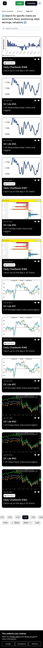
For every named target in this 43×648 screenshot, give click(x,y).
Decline (35, 644)
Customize (21, 644)
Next (26, 523)
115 (33, 517)
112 (9, 517)
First (5, 523)
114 (25, 517)
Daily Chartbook (7, 11)
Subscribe (31, 3)
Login (19, 3)
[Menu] (39, 3)
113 (17, 517)
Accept (8, 644)
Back (16, 523)
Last (37, 523)
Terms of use (29, 636)
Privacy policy (15, 636)
